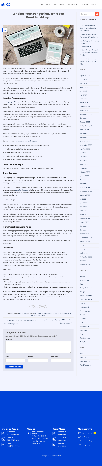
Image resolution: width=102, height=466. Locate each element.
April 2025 (84, 99)
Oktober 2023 (85, 141)
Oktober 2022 (85, 187)
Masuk (82, 353)
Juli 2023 (83, 153)
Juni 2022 (83, 203)
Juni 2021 (83, 249)
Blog (81, 284)
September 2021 (86, 238)
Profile (48, 4)
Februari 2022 (85, 218)
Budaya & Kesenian (86, 288)
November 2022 (86, 184)
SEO (81, 323)
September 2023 (86, 145)
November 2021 (86, 230)
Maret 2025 (84, 103)
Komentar (9, 339)
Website (83, 342)
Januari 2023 (84, 176)
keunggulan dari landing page (26, 141)
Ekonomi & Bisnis (86, 299)
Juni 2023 (83, 157)
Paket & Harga (59, 4)
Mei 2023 (83, 160)
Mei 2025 (83, 95)
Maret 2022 (84, 214)
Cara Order (84, 4)
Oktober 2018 (85, 265)
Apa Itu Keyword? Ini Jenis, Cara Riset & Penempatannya (89, 43)
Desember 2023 (86, 133)
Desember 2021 (86, 226)
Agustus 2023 (85, 149)
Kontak (93, 4)
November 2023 (86, 137)
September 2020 (86, 257)
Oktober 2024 (85, 122)
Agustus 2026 (85, 76)
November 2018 (86, 261)
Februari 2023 (85, 172)
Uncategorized (85, 338)
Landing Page (65, 313)
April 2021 (84, 253)
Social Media (84, 326)
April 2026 (84, 87)
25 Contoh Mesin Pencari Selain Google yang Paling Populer (89, 52)
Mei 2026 (83, 83)
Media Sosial (84, 307)
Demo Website (72, 4)
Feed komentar (85, 361)
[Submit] (97, 14)
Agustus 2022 (85, 195)
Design (82, 292)
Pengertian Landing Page (38, 315)
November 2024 (86, 118)
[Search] (100, 4)
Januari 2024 (84, 130)
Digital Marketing (86, 296)
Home (42, 4)
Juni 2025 (83, 91)
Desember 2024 (86, 114)
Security (82, 319)
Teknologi (83, 330)
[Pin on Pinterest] (42, 306)
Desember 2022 (86, 180)
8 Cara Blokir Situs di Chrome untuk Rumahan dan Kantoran (88, 28)
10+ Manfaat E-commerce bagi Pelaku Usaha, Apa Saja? (89, 61)
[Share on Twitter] (34, 306)
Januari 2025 (84, 110)
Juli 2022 (83, 199)
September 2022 (86, 191)
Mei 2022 (83, 207)
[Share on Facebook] (31, 306)
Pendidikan (83, 315)
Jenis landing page (21, 190)
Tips (81, 334)
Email (30, 357)
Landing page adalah (10, 102)
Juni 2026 (83, 79)
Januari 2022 (84, 222)
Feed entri (83, 357)
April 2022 (84, 211)
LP (70, 313)
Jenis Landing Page (39, 313)
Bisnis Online (23, 313)
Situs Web (54, 357)
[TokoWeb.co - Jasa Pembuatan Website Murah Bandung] (13, 4)
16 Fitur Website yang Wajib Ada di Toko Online (89, 35)
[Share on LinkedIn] (45, 306)
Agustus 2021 (85, 241)
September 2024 (86, 126)
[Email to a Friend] (38, 306)
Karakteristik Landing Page (53, 313)
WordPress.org (85, 365)
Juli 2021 (83, 245)
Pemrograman (85, 311)
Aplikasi (82, 276)
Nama (7, 357)
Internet (82, 303)
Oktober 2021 (85, 234)
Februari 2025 (85, 107)
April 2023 (84, 164)
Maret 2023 (84, 168)
